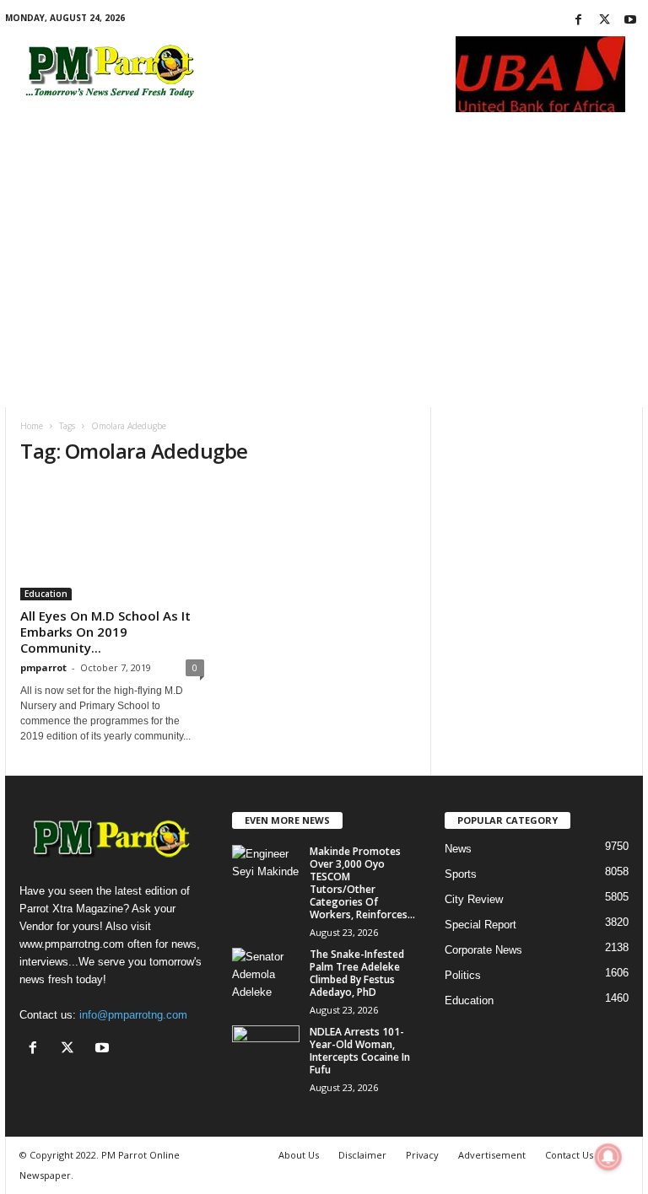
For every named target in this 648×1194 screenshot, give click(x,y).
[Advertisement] (324, 281)
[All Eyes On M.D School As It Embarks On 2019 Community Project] (112, 540)
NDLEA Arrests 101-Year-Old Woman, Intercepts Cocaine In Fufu (360, 1051)
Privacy (422, 1154)
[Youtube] (630, 20)
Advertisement (492, 1154)
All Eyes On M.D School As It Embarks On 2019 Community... (105, 631)
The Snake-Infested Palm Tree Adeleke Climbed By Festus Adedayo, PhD (357, 973)
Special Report (480, 924)
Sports (461, 874)
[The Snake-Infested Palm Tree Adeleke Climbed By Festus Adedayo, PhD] (266, 973)
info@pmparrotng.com (133, 1014)
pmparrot (43, 667)
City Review (474, 899)
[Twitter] (604, 20)
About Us (298, 1154)
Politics (463, 975)
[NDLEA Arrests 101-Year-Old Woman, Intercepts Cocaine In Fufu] (266, 1050)
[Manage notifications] (608, 1156)
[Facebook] (578, 20)
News (458, 848)
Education (46, 594)
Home (31, 426)
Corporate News (483, 950)
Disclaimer (362, 1154)
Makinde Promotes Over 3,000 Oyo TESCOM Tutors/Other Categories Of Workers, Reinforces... (362, 883)
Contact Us (569, 1154)
